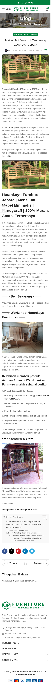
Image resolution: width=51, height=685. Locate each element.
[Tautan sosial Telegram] (32, 2)
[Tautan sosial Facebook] (18, 2)
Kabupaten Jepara (17, 127)
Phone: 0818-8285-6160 (15, 634)
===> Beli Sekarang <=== (21, 296)
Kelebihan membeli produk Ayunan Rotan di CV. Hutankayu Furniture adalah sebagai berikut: (28, 537)
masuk (16, 581)
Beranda (13, 24)
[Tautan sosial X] (22, 2)
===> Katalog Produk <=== (17, 438)
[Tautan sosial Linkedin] (29, 2)
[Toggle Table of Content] (43, 517)
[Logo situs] (26, 9)
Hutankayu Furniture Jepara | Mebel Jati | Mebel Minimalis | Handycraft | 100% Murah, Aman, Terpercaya (25, 205)
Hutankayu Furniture (17, 50)
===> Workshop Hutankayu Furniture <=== (25, 533)
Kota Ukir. (6, 156)
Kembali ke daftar (25, 563)
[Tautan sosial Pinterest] (25, 2)
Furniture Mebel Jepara (31, 24)
